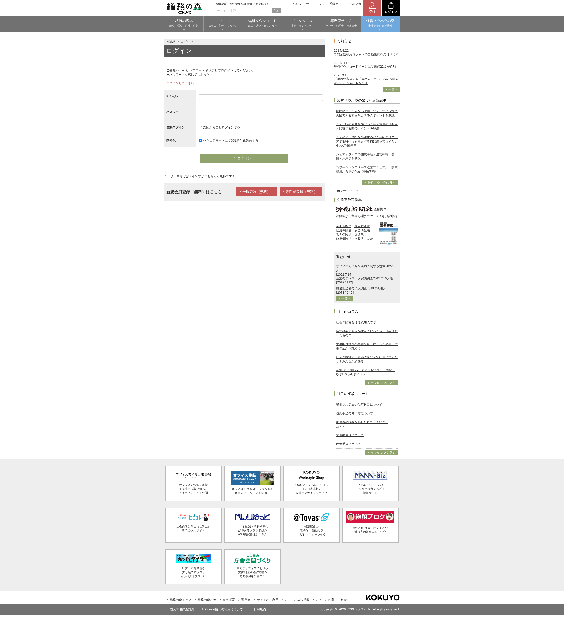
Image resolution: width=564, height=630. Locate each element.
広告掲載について (309, 600)
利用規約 (260, 609)
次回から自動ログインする (221, 127)
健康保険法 (343, 238)
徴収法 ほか (363, 238)
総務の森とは (207, 600)
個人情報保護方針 (182, 609)
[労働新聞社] (354, 209)
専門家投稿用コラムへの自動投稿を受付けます (366, 54)
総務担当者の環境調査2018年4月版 (360, 288)
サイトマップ (315, 4)
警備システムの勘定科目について (359, 404)
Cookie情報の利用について (224, 609)
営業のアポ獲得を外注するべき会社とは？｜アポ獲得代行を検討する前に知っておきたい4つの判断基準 (367, 141)
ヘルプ (297, 4)
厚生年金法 (362, 226)
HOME (170, 41)
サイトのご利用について (274, 600)
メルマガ (355, 4)
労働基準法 (343, 226)
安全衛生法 (362, 230)
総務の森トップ (180, 600)
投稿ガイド (337, 4)
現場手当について (348, 444)
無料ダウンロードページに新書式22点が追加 (365, 66)
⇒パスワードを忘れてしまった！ (189, 74)
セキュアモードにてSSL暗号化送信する (230, 140)
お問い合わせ (337, 600)
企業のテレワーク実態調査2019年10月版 (364, 278)
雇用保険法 (343, 230)
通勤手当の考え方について (354, 413)
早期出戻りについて (350, 435)
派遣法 (359, 234)
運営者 (245, 600)
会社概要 (229, 600)
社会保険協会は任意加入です (356, 322)
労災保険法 (343, 234)
